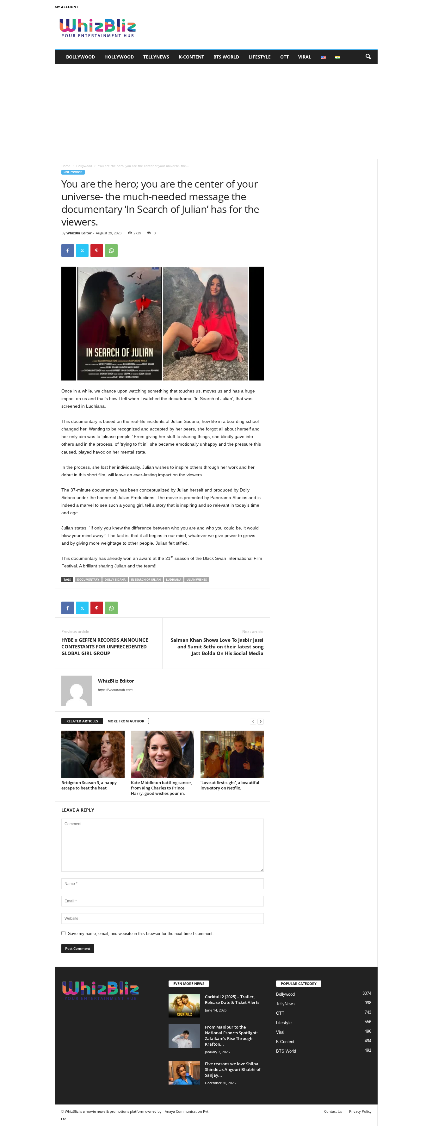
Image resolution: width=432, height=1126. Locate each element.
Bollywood (80, 57)
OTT (284, 57)
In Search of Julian (146, 580)
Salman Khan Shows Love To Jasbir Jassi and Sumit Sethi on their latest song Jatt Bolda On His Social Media (217, 646)
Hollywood (119, 57)
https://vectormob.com (115, 690)
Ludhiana (173, 580)
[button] (368, 57)
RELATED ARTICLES (82, 721)
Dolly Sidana (115, 580)
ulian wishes (197, 580)
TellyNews (156, 57)
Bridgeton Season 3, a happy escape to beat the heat (89, 785)
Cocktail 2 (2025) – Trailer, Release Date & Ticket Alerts (232, 999)
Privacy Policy (360, 1111)
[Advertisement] (216, 111)
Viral (304, 57)
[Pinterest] (96, 250)
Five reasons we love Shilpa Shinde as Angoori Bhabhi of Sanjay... (233, 1069)
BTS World (226, 57)
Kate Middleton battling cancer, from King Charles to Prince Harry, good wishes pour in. (161, 788)
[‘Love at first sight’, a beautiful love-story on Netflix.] (232, 754)
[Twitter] (82, 250)
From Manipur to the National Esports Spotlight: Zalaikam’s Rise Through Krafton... (231, 1035)
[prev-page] (253, 721)
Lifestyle (260, 57)
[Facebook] (67, 250)
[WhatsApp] (111, 250)
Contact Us (333, 1111)
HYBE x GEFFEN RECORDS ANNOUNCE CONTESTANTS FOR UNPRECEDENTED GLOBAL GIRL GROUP (104, 646)
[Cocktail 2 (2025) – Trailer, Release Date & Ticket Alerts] (184, 1006)
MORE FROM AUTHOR (126, 721)
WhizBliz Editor (79, 233)
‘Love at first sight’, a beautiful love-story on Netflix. (230, 785)
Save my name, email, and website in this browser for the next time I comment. (141, 933)
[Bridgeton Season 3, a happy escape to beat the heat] (93, 754)
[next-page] (260, 721)
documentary (88, 580)
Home (65, 166)
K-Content (191, 57)
